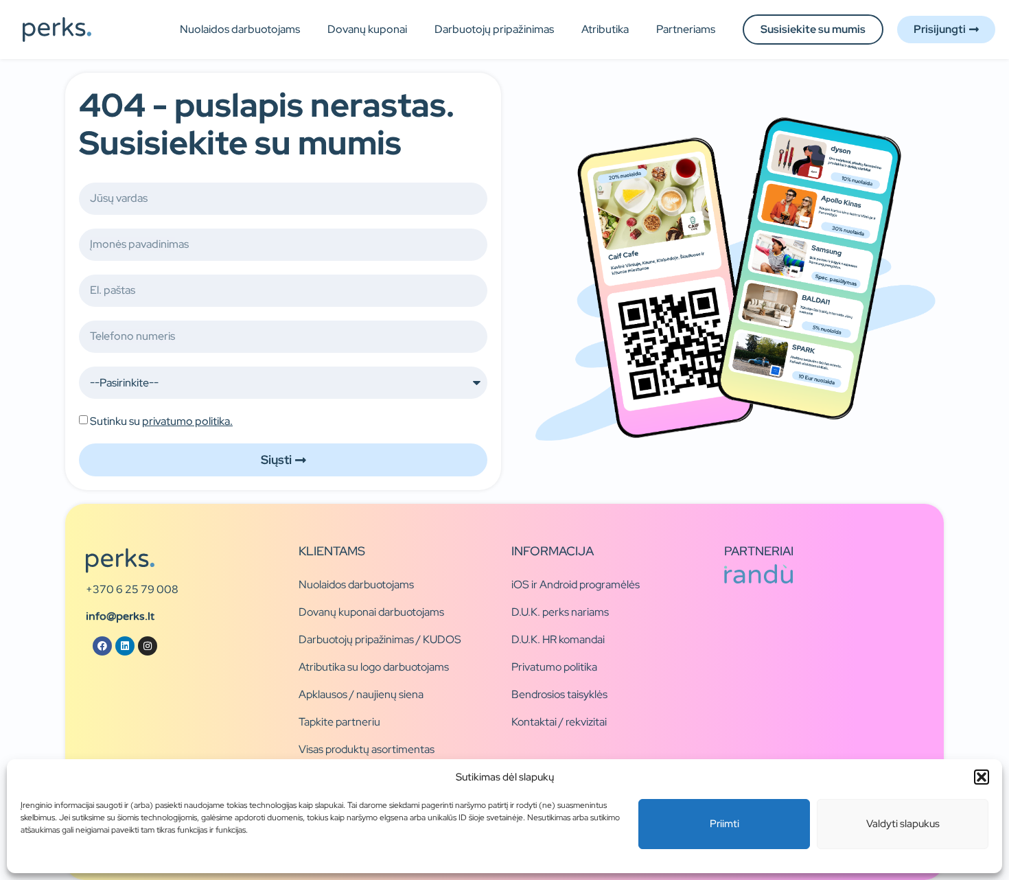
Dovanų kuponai (367, 29)
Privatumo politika (554, 667)
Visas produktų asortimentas (366, 749)
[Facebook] (102, 646)
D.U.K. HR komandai (558, 639)
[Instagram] (147, 646)
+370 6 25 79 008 (132, 589)
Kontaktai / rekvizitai (559, 722)
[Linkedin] (125, 646)
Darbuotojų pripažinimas (494, 29)
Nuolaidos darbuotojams (240, 29)
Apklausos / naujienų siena (361, 694)
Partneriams (685, 29)
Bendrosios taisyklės (559, 694)
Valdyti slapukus (903, 824)
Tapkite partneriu (339, 722)
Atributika (605, 29)
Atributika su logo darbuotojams (374, 667)
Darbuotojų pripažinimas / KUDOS (380, 639)
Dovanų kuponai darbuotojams (371, 612)
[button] (981, 777)
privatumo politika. (187, 421)
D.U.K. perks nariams (560, 612)
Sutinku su (161, 421)
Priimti (724, 824)
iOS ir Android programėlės (575, 584)
